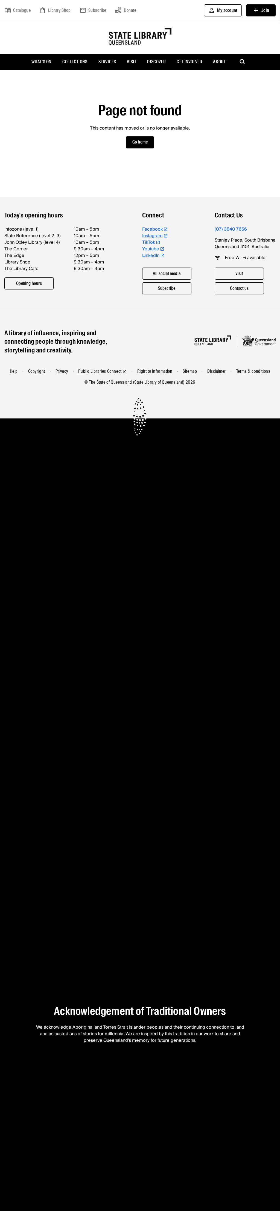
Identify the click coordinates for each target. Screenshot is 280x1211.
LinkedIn (150, 255)
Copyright (36, 371)
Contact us (239, 288)
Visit (131, 62)
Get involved (189, 62)
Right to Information (155, 371)
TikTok (148, 242)
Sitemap (190, 371)
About (219, 62)
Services (107, 62)
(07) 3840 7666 (231, 229)
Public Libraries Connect (99, 371)
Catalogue (17, 10)
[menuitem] (41, 62)
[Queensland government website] (259, 340)
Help (14, 371)
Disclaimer (216, 371)
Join (261, 10)
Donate (125, 10)
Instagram (152, 236)
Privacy (62, 371)
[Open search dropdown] (243, 62)
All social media (166, 273)
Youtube (150, 249)
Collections (75, 62)
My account (222, 10)
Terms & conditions (253, 371)
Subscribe (93, 10)
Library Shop (55, 10)
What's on (41, 62)
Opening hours (29, 283)
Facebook (152, 229)
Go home (140, 142)
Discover (156, 62)
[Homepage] (212, 340)
